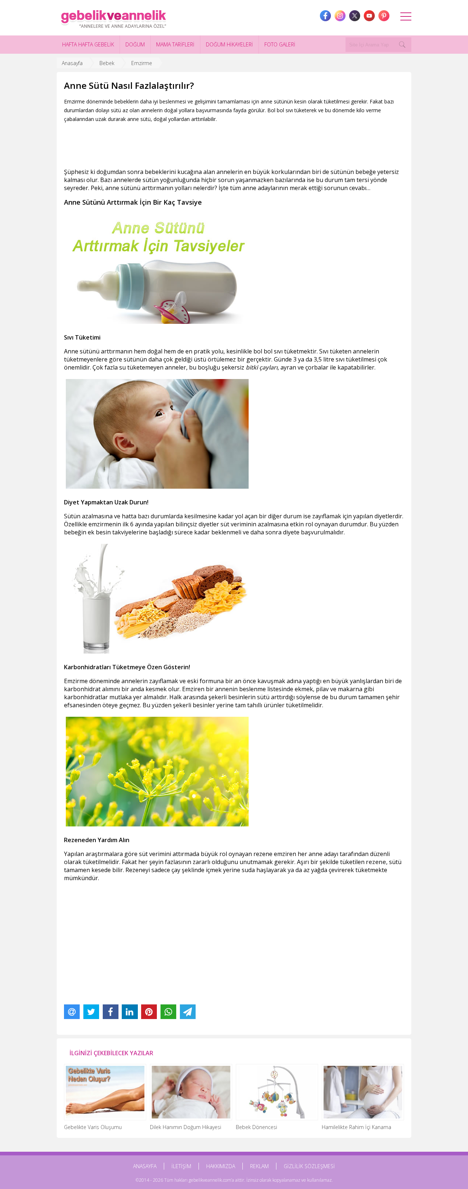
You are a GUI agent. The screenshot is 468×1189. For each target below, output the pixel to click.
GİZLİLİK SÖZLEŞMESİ (309, 1166)
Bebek (106, 63)
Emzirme (141, 63)
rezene (376, 862)
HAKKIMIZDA (220, 1166)
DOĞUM (135, 44)
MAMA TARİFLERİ (175, 44)
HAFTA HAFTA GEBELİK (88, 44)
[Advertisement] (197, 143)
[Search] (402, 44)
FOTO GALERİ (279, 44)
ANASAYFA (144, 1166)
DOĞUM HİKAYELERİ (229, 44)
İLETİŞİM (181, 1166)
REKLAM (259, 1166)
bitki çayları (262, 367)
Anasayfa (72, 63)
